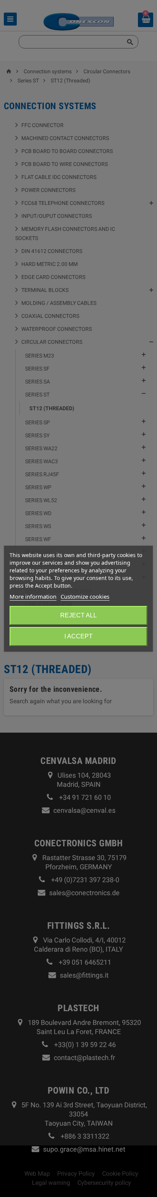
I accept (78, 636)
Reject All (78, 615)
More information (33, 596)
